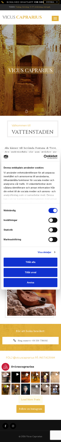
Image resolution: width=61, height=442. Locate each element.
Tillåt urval (30, 272)
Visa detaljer (44, 252)
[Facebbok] (5, 426)
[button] (6, 377)
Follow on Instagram (30, 408)
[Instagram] (13, 426)
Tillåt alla (30, 262)
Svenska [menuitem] (50, 2)
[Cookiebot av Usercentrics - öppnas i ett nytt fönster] (43, 157)
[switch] (50, 219)
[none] (51, 2)
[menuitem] (51, 2)
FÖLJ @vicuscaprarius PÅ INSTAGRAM (30, 357)
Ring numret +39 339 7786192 (32, 340)
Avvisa (30, 282)
